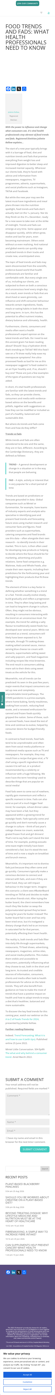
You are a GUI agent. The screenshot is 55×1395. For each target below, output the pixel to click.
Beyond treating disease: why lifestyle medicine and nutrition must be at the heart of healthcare (26, 1217)
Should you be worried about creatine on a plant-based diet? (27, 1199)
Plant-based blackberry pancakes (22, 1185)
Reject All (27, 1389)
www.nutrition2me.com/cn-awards (29, 1338)
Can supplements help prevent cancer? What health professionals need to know (27, 1247)
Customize (27, 1382)
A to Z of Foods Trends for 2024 (22, 1019)
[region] (27, 1372)
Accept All (27, 1374)
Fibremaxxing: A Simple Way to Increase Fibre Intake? (26, 1233)
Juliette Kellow (13, 112)
